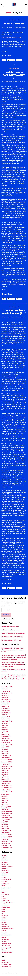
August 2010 (5, 723)
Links (3, 909)
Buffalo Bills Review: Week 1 (10, 630)
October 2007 (5, 790)
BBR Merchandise (6, 866)
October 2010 (5, 719)
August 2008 (5, 768)
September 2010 (6, 721)
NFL (2, 913)
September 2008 (6, 766)
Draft (3, 885)
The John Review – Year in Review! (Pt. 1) (14, 312)
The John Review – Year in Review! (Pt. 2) (14, 74)
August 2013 (5, 695)
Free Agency (5, 894)
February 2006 (6, 830)
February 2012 (5, 708)
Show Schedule (6, 935)
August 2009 (5, 747)
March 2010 (5, 734)
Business (4, 875)
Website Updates (6, 952)
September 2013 (6, 693)
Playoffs (4, 924)
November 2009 (6, 740)
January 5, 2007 (21, 317)
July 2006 (4, 822)
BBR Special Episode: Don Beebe (11, 640)
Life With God (5, 907)
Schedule (4, 933)
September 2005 (6, 841)
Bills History (5, 870)
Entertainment (5, 888)
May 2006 (4, 824)
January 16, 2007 (21, 27)
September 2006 (6, 817)
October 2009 (5, 742)
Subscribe (6, 615)
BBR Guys (4, 862)
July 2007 (4, 796)
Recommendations (7, 928)
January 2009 (5, 757)
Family (3, 892)
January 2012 (5, 710)
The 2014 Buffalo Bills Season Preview (13, 633)
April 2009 (4, 751)
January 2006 (5, 832)
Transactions (5, 945)
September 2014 (6, 687)
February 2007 (6, 807)
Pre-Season (5, 926)
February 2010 (6, 736)
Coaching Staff (6, 879)
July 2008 (4, 770)
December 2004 (6, 847)
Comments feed (6, 964)
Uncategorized (14, 20)
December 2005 (6, 835)
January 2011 (5, 717)
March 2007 (5, 805)
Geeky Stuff (5, 900)
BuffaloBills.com (6, 873)
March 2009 (5, 753)
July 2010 (4, 725)
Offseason (4, 915)
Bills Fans (4, 868)
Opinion (3, 918)
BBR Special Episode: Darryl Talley (12, 636)
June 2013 (4, 697)
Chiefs (3, 877)
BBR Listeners (5, 864)
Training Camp (6, 943)
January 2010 (5, 738)
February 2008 (6, 781)
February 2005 (6, 845)
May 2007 (4, 800)
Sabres (3, 930)
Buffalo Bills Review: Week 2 (10, 626)
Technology (5, 939)
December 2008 (6, 760)
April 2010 (4, 732)
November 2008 (6, 762)
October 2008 (5, 764)
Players (3, 922)
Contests (4, 881)
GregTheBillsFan (9, 27)
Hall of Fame (5, 905)
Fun (2, 896)
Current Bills (5, 883)
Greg (3, 669)
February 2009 (6, 755)
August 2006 (5, 820)
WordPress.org (6, 966)
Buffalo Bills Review (11, 973)
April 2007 (4, 802)
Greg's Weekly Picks (7, 903)
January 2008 (5, 783)
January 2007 (5, 809)
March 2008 (5, 779)
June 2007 (4, 798)
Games (3, 898)
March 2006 (5, 828)
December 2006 (6, 811)
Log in (3, 960)
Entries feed (5, 962)
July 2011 (4, 714)
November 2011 (6, 712)
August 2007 (5, 794)
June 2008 (4, 772)
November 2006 (6, 813)
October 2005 (5, 839)
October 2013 (5, 691)
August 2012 (5, 704)
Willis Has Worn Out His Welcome (11, 38)
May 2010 (4, 729)
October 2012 (5, 702)
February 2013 (5, 699)
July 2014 (4, 689)
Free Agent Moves (7, 666)
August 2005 (5, 843)
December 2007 (6, 785)
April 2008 (4, 777)
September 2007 (6, 792)
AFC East (4, 855)
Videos (3, 950)
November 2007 (6, 787)
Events (3, 890)
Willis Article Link (14, 23)
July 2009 (4, 749)
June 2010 (4, 727)
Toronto (3, 941)
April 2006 (4, 826)
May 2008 (4, 775)
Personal (4, 920)
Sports (3, 937)
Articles (3, 858)
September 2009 (6, 745)
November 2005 (6, 837)
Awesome (4, 860)
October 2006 (5, 815)
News (3, 911)
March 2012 (5, 706)
